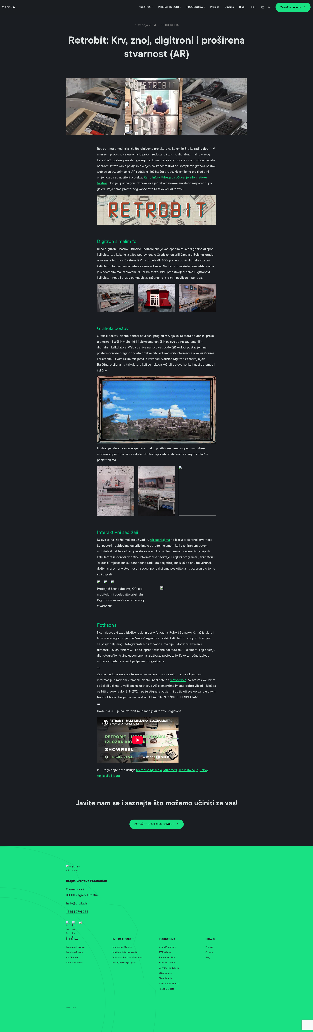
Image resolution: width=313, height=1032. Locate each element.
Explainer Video (167, 963)
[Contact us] (262, 7)
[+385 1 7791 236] (269, 7)
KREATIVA (144, 7)
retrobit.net (178, 680)
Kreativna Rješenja (149, 770)
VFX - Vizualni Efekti (169, 984)
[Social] (67, 922)
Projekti (214, 7)
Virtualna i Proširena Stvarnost (127, 957)
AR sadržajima (160, 540)
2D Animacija (165, 973)
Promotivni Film (167, 957)
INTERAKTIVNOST (168, 7)
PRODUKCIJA (194, 7)
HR (252, 7)
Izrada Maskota (166, 989)
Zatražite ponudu (290, 7)
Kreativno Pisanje (74, 952)
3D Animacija (165, 978)
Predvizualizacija (74, 963)
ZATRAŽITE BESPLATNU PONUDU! (154, 824)
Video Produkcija (167, 947)
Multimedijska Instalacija (180, 770)
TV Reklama (165, 952)
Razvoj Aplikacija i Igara (123, 963)
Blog (242, 7)
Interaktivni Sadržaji (122, 947)
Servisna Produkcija (169, 968)
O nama (229, 7)
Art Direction (72, 957)
